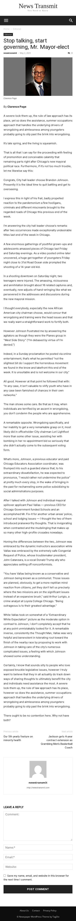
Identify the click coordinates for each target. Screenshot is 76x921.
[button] (71, 20)
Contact (36, 910)
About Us (24, 910)
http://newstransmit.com (38, 787)
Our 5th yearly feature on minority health (18, 738)
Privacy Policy (49, 910)
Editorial (17, 28)
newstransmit (10, 53)
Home (7, 28)
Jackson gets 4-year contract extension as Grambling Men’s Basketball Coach (56, 742)
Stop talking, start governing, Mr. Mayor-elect (36, 43)
